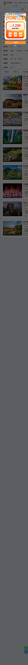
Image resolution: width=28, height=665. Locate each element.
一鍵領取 (15, 42)
